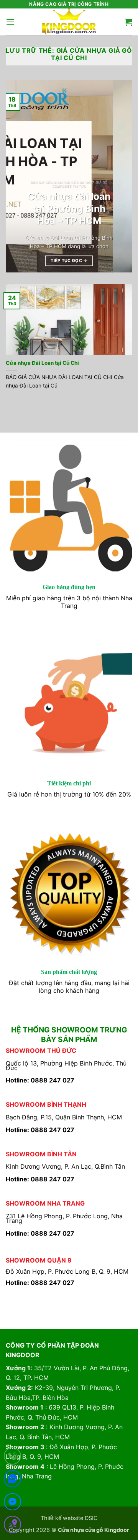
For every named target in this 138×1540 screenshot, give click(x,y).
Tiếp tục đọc (69, 260)
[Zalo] (12, 1480)
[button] (10, 21)
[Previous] (18, 176)
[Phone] (12, 1457)
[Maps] (12, 1526)
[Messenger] (12, 1503)
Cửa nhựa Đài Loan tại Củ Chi (42, 363)
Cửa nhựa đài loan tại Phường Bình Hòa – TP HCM (69, 208)
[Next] (120, 176)
